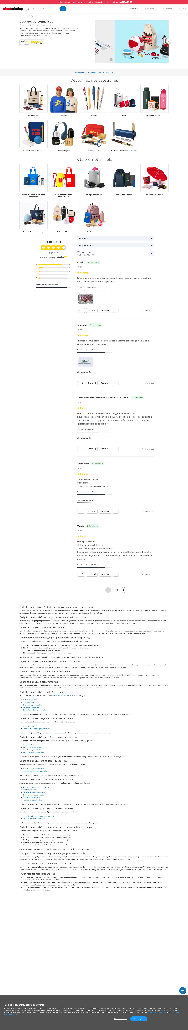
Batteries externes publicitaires (34, 792)
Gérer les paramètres (120, 1019)
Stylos (94, 116)
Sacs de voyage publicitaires (33, 750)
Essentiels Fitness (124, 195)
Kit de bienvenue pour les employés (33, 196)
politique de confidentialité (156, 1012)
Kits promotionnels (106, 72)
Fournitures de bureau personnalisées (36, 729)
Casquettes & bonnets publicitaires (35, 710)
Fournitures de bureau (33, 151)
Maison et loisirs (94, 151)
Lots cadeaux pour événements (63, 196)
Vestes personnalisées (31, 707)
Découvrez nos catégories (85, 72)
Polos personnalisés (30, 702)
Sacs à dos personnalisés (32, 747)
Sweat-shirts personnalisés (32, 705)
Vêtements (64, 116)
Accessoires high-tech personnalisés (36, 787)
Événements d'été (154, 195)
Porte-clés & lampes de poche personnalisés (39, 816)
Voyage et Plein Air (94, 195)
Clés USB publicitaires (30, 790)
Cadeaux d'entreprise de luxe (124, 151)
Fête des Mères (64, 232)
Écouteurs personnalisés (31, 797)
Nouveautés (33, 116)
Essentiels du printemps (33, 232)
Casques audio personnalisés (33, 795)
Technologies (64, 151)
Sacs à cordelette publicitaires (33, 752)
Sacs (124, 116)
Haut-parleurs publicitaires (32, 800)
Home (24, 16)
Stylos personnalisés (30, 726)
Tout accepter (138, 1019)
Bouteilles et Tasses (154, 116)
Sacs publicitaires (29, 745)
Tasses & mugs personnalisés (33, 769)
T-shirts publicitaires (30, 700)
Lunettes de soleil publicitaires (34, 819)
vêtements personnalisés (64, 696)
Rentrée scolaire (94, 232)
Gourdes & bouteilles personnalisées (36, 771)
